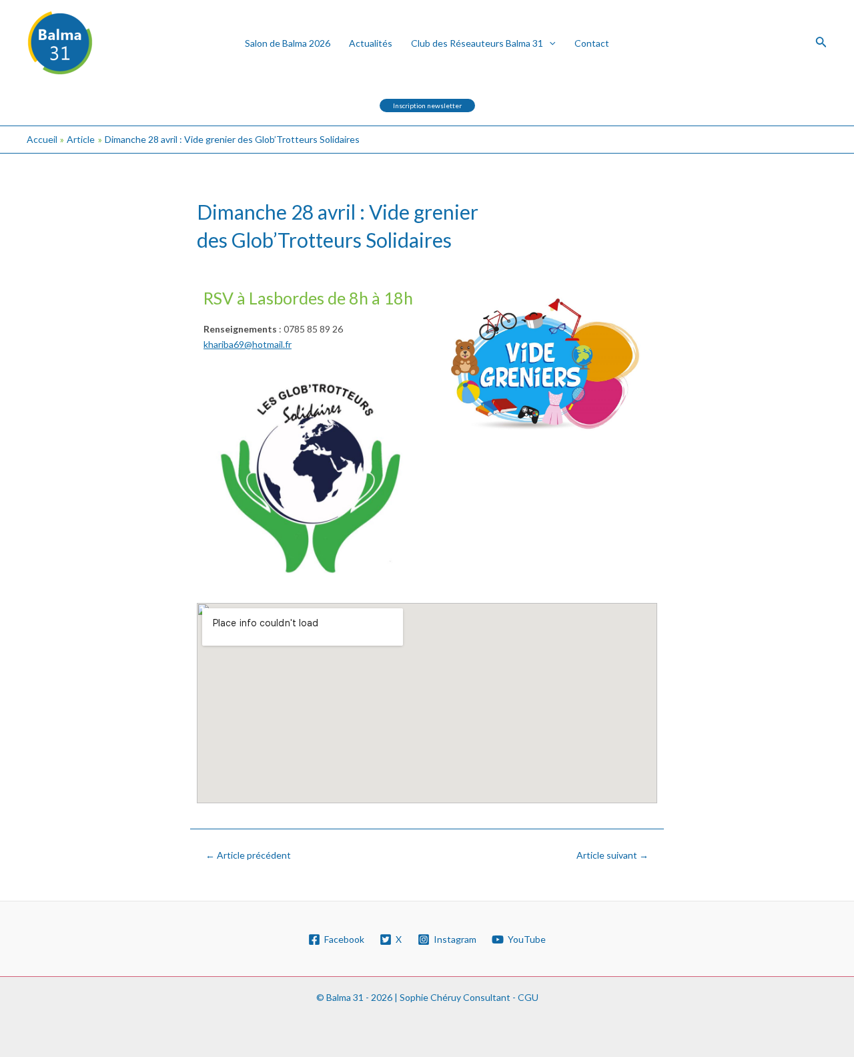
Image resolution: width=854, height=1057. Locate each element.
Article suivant (612, 855)
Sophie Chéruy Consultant (455, 997)
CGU (528, 997)
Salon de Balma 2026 (287, 43)
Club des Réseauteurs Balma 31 (477, 43)
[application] (549, 43)
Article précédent (248, 855)
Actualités (370, 43)
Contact (591, 43)
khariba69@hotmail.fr (247, 344)
